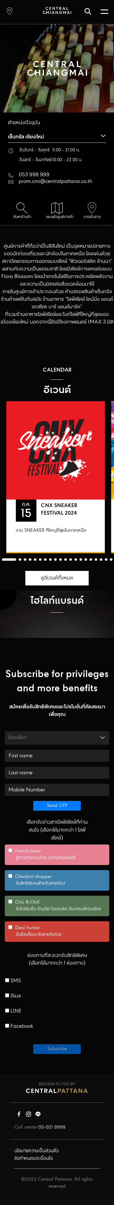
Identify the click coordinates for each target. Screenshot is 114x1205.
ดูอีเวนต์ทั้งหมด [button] (57, 578)
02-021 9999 (52, 1127)
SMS (15, 981)
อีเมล (15, 996)
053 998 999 (34, 175)
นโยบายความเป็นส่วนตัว (36, 1150)
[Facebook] (19, 1115)
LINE (15, 1011)
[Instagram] (28, 1115)
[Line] (38, 1115)
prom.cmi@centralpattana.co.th (55, 181)
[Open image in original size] (57, 10)
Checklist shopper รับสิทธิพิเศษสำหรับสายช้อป (36, 880)
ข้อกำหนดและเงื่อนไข (33, 1158)
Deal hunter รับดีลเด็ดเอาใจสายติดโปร (34, 931)
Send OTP (57, 805)
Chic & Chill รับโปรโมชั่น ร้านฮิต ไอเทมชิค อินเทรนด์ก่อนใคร (54, 905)
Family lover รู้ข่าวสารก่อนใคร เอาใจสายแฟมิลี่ (41, 854)
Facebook (21, 1026)
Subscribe (57, 1048)
